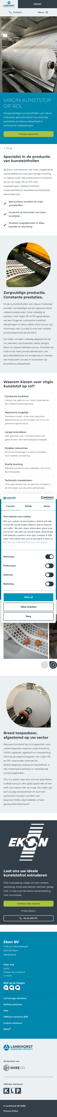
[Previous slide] (44, 665)
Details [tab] (28, 506)
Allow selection (29, 607)
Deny (28, 616)
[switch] (49, 565)
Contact (17, 12)
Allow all (28, 597)
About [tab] (47, 506)
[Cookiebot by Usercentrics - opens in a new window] (41, 498)
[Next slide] (53, 665)
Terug (9, 148)
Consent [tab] (10, 506)
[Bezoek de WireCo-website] (14, 1067)
